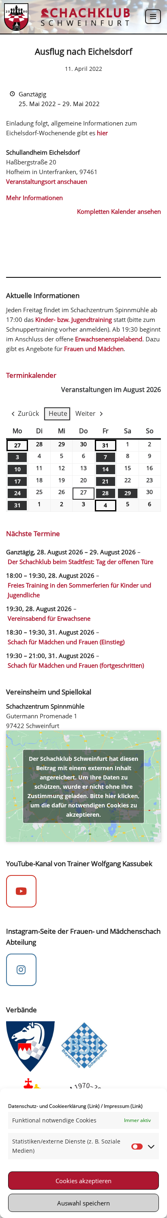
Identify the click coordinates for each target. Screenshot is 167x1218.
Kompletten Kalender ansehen (119, 211)
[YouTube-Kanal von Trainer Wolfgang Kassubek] (21, 891)
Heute (58, 413)
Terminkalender (31, 375)
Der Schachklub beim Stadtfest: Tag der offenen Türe (80, 562)
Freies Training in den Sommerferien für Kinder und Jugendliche (79, 590)
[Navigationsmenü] (153, 16)
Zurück (28, 413)
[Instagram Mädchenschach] (21, 970)
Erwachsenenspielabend (108, 339)
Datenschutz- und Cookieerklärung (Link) (54, 1106)
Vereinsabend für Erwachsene (49, 618)
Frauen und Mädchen (94, 349)
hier (102, 133)
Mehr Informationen (34, 198)
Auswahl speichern (83, 1203)
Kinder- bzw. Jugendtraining (73, 319)
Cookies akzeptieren (83, 1181)
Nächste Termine (33, 533)
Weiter (85, 413)
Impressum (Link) (123, 1106)
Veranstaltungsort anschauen (46, 181)
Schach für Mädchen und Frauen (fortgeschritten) (76, 665)
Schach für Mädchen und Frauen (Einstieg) (66, 642)
